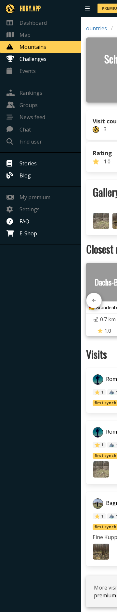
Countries (95, 28)
